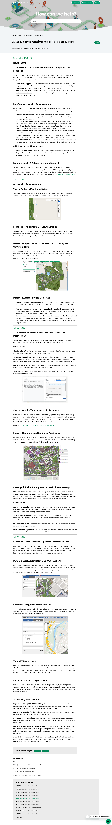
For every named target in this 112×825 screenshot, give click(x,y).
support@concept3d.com (66, 174)
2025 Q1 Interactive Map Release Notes (27, 804)
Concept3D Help (16, 35)
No (45, 751)
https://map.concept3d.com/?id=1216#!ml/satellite (37, 425)
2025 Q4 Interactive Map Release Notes (25, 768)
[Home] (21, 2)
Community (76, 2)
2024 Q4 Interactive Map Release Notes (27, 811)
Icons (14, 761)
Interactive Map (28, 35)
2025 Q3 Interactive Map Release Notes (27, 798)
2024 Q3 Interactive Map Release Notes (27, 814)
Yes (37, 751)
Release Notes (39, 35)
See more (19, 817)
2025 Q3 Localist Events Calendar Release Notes (27, 765)
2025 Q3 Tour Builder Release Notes (24, 772)
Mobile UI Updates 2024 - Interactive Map (28, 808)
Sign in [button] (97, 2)
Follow (97, 42)
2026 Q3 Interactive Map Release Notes (27, 786)
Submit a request (87, 2)
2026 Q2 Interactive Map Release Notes (27, 789)
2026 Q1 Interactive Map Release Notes (27, 792)
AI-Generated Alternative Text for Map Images (27, 775)
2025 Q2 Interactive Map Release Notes (27, 801)
